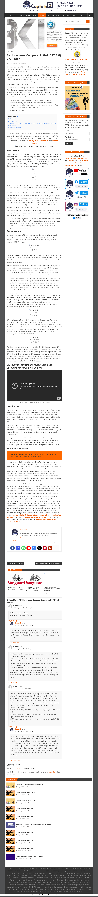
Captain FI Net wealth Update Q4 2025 (25, 808)
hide (17, 116)
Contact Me (14, 540)
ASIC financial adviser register (36, 517)
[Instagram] (18, 548)
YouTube (83, 158)
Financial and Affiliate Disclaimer (39, 894)
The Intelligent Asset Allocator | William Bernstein (48, 563)
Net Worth (73, 15)
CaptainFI (18, 589)
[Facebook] (12, 548)
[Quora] (50, 548)
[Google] (34, 548)
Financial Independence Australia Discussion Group (76, 163)
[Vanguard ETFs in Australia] (16, 579)
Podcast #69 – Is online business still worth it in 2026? (29, 784)
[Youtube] (28, 548)
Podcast (34, 15)
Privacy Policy (63, 894)
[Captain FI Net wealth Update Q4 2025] (10, 809)
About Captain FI (70, 59)
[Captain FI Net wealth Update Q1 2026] (10, 793)
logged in (19, 768)
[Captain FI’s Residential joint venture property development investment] (52, 579)
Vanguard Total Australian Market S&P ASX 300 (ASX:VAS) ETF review (32, 588)
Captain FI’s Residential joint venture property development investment (52, 588)
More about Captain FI (25, 537)
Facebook (68, 158)
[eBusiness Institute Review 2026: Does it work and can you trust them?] (10, 825)
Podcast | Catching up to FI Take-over (25, 800)
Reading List (64, 15)
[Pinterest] (44, 548)
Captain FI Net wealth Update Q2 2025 (25, 832)
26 (29, 827)
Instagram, (76, 158)
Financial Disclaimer (78, 74)
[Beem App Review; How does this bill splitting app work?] (10, 857)
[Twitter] (39, 548)
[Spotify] (23, 548)
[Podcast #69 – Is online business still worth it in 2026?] (10, 785)
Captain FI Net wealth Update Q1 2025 (25, 840)
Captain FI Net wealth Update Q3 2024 (25, 848)
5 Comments (23, 63)
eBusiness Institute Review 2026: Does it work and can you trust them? (33, 824)
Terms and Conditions (53, 894)
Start (15, 15)
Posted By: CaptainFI (12, 63)
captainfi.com (54, 543)
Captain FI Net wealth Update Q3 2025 (25, 816)
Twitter (70, 161)
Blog (27, 15)
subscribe (51, 772)
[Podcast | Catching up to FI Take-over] (10, 801)
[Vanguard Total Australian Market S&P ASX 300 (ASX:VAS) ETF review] (34, 579)
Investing (41, 15)
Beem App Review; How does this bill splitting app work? (30, 856)
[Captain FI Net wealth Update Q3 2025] (10, 817)
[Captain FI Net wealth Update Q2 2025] (10, 833)
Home (9, 15)
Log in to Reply (13, 621)
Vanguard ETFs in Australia (15, 587)
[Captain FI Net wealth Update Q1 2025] (10, 841)
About (21, 15)
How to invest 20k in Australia (16, 563)
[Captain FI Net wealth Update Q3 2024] (10, 849)
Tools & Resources (52, 15)
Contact (81, 15)
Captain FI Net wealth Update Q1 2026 (25, 792)
